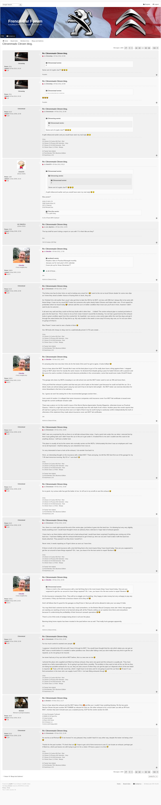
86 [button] (149, 48)
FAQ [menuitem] (2, 36)
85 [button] (146, 48)
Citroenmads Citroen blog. (17, 43)
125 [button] (154, 48)
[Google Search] (20, 4)
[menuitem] (10, 36)
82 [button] (136, 48)
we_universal (8, 785)
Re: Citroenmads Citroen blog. (54, 53)
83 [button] (139, 48)
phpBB (10, 783)
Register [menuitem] (147, 4)
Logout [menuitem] (156, 4)
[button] (125, 48)
